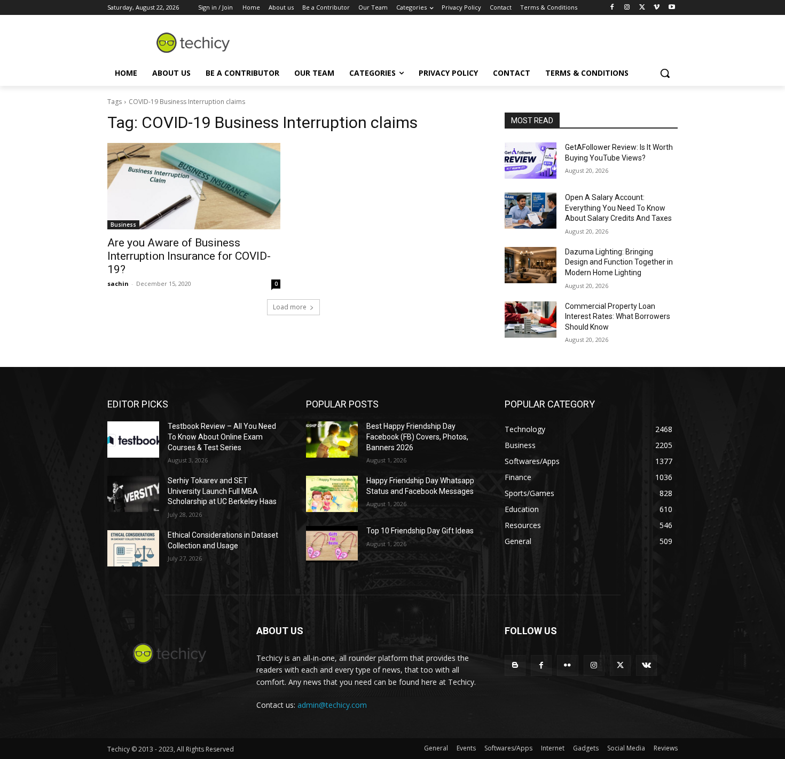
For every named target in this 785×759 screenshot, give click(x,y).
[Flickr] (567, 665)
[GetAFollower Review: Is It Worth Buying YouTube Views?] (530, 160)
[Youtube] (671, 8)
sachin (118, 283)
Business (123, 224)
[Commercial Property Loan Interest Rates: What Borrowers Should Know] (530, 319)
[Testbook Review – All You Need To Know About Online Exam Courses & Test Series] (133, 439)
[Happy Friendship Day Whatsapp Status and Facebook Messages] (332, 494)
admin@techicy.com (332, 705)
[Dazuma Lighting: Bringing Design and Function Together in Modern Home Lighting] (530, 265)
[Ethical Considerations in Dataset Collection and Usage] (133, 548)
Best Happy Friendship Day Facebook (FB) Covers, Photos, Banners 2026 (417, 436)
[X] (642, 8)
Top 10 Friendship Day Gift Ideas (420, 530)
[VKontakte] (646, 665)
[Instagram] (627, 8)
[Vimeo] (656, 8)
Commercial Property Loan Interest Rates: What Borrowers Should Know (617, 316)
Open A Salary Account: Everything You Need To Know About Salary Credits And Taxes (618, 207)
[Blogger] (515, 665)
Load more (290, 306)
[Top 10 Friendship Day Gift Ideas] (332, 544)
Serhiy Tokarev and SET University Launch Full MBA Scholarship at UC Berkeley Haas (222, 491)
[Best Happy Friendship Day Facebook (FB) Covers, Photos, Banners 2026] (332, 439)
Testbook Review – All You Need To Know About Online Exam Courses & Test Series (222, 436)
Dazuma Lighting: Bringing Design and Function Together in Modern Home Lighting (619, 262)
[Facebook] (612, 8)
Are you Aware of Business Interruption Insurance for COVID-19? (189, 256)
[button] (665, 73)
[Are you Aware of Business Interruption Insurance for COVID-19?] (193, 186)
